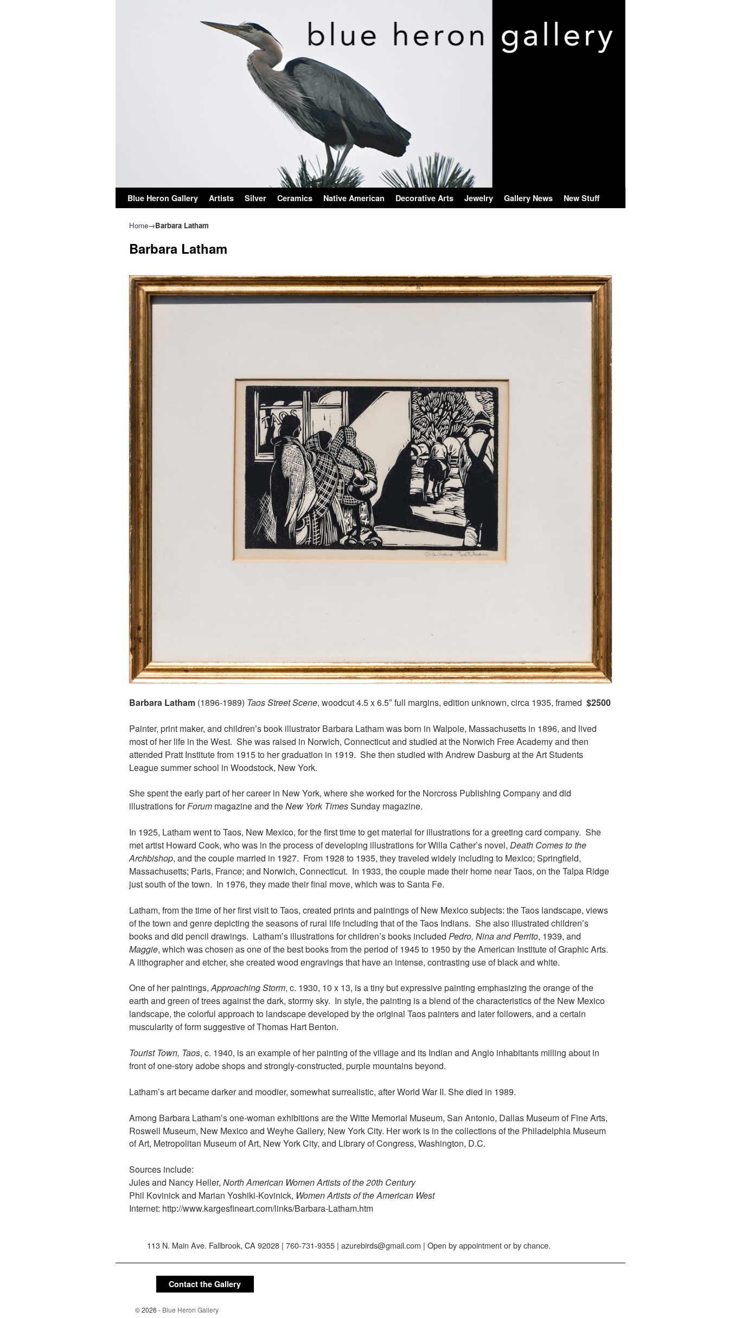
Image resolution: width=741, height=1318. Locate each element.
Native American (354, 197)
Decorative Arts (424, 197)
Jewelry (478, 197)
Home (138, 225)
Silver (255, 197)
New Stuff (581, 197)
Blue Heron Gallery (162, 197)
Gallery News (528, 197)
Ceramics (294, 197)
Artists (221, 197)
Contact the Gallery (205, 1283)
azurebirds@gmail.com (381, 1245)
